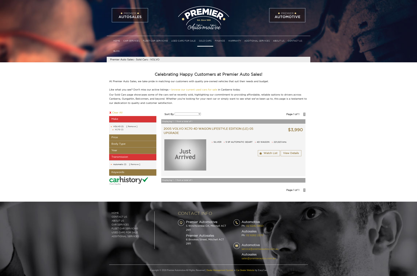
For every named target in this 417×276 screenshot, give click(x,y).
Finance (220, 41)
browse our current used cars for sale (194, 90)
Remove (132, 126)
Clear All (117, 113)
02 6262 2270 (254, 235)
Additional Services (257, 41)
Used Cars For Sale (183, 41)
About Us (278, 41)
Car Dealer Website (245, 270)
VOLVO (154, 60)
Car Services (131, 41)
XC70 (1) (119, 130)
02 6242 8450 (255, 226)
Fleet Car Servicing (155, 41)
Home (116, 41)
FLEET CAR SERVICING (125, 229)
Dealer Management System (220, 270)
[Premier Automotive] (203, 18)
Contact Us (295, 41)
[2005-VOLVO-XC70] (185, 155)
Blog (116, 51)
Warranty (234, 41)
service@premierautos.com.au (260, 249)
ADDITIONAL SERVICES (125, 236)
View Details (291, 153)
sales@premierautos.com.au (259, 258)
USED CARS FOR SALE (125, 233)
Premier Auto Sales (122, 60)
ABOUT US (118, 221)
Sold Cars (205, 41)
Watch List (270, 153)
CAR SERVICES (120, 225)
